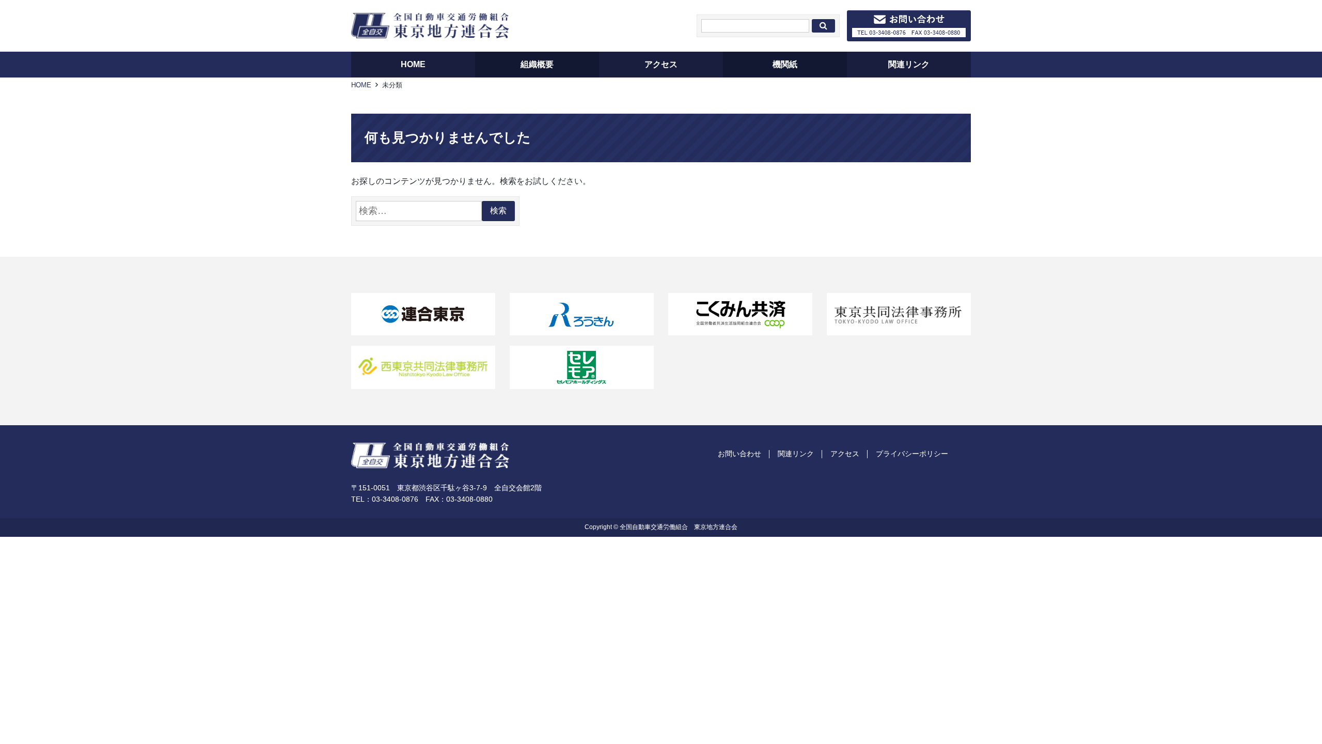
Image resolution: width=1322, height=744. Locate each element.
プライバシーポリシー (912, 454)
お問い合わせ (739, 454)
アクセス (844, 454)
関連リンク (796, 454)
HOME (361, 85)
